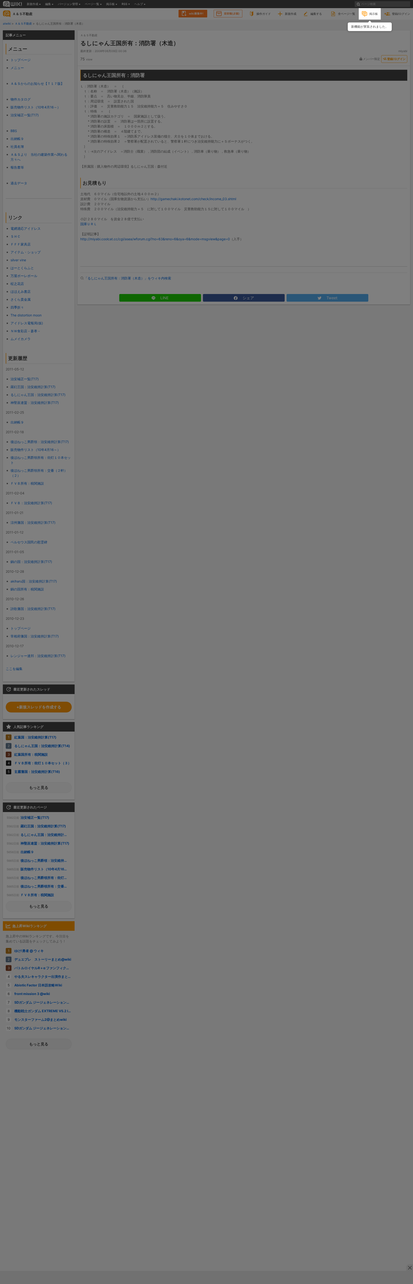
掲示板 (373, 14)
